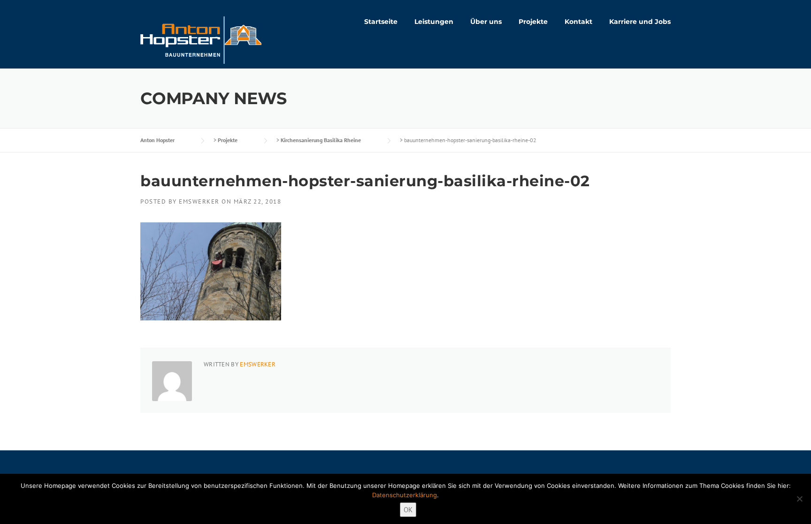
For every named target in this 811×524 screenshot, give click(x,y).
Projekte (533, 21)
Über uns (486, 21)
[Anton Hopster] (200, 39)
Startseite (381, 21)
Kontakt (578, 21)
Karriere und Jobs (640, 21)
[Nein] (799, 498)
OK (408, 509)
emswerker (199, 201)
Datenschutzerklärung (404, 495)
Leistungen (433, 21)
